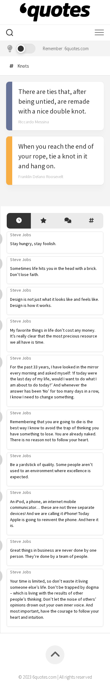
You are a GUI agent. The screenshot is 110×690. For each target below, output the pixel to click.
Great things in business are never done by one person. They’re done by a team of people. (53, 553)
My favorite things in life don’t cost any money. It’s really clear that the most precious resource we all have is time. (53, 336)
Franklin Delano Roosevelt (40, 176)
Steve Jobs (20, 234)
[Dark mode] (20, 49)
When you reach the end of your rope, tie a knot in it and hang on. (56, 156)
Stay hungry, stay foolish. (33, 243)
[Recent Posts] (19, 221)
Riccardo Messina (33, 122)
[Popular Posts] (43, 221)
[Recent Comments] (67, 221)
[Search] (9, 33)
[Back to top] (55, 654)
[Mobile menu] (99, 33)
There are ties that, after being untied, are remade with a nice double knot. (54, 101)
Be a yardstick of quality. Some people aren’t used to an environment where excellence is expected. (51, 470)
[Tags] (91, 221)
